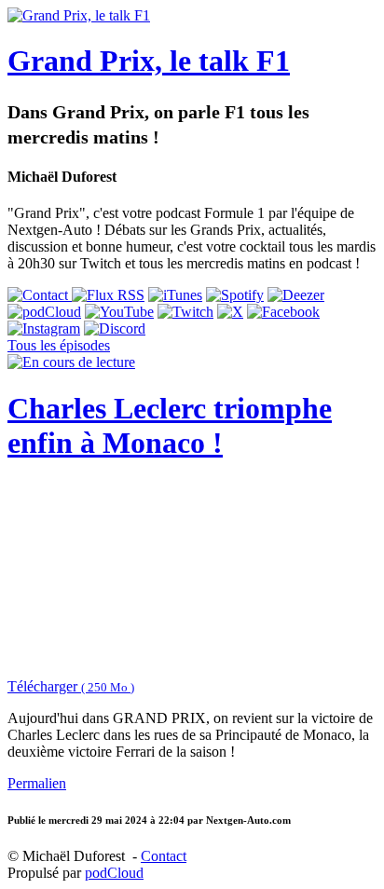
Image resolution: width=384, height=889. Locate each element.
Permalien (36, 783)
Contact (163, 856)
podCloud (114, 873)
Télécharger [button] (70, 686)
